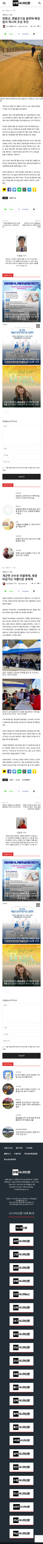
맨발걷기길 (12, 198)
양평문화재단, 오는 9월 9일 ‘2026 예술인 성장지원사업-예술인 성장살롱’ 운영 (21, 360)
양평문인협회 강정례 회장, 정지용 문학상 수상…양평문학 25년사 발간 (28, 511)
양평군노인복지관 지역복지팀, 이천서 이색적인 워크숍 (28, 497)
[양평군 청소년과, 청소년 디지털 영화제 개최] (8, 539)
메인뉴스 (21, 311)
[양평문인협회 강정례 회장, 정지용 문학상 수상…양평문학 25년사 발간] (8, 510)
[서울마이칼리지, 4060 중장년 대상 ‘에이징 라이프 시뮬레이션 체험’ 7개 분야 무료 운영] (21, 301)
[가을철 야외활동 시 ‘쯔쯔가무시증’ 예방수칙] (8, 524)
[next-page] (7, 412)
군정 (14, 10)
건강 (17, 521)
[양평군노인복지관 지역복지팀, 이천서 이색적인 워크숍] (8, 496)
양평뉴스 (8, 10)
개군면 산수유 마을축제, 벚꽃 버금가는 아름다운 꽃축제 (31, 225)
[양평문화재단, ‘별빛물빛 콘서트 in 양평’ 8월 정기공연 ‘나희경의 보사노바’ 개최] (21, 386)
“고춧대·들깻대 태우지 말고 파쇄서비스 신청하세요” (11, 225)
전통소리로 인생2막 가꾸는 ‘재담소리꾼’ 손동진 (28, 554)
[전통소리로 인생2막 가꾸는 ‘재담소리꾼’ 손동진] (8, 553)
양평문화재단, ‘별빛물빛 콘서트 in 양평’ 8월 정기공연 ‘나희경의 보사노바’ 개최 (21, 403)
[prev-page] (3, 412)
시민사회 (18, 493)
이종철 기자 (12, 26)
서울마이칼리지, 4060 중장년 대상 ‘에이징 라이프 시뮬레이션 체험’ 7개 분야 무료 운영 (21, 316)
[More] (33, 34)
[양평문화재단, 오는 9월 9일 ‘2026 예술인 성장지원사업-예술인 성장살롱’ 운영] (21, 344)
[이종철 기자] (4, 26)
